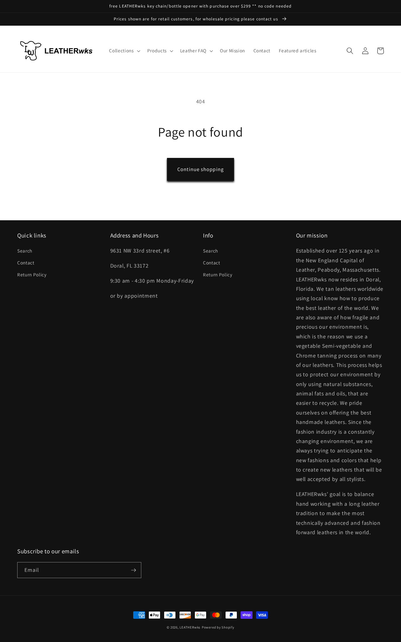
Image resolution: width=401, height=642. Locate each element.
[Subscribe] (133, 570)
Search (24, 251)
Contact (25, 262)
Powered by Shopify (218, 627)
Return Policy (32, 274)
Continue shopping (200, 169)
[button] (124, 51)
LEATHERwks (190, 627)
